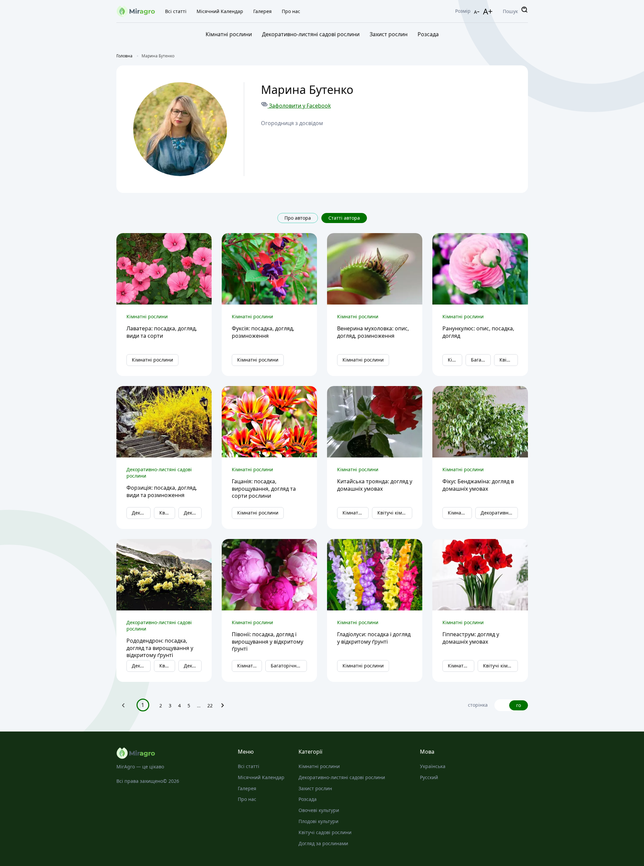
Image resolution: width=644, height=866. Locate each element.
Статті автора (344, 218)
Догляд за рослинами (323, 843)
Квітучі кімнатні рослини (508, 360)
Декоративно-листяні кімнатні (499, 512)
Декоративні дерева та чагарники (193, 512)
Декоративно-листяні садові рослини (311, 34)
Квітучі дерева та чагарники (167, 512)
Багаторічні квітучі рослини (481, 360)
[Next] (222, 706)
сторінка (478, 705)
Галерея (262, 11)
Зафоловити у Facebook (299, 105)
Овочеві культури (319, 810)
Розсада (428, 34)
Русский (429, 777)
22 (210, 705)
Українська (432, 766)
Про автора (297, 218)
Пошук (510, 11)
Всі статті (175, 11)
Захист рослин (389, 34)
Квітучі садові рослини (325, 832)
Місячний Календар (220, 11)
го (518, 705)
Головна (124, 56)
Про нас (291, 11)
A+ (488, 11)
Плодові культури (318, 821)
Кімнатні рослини (229, 34)
